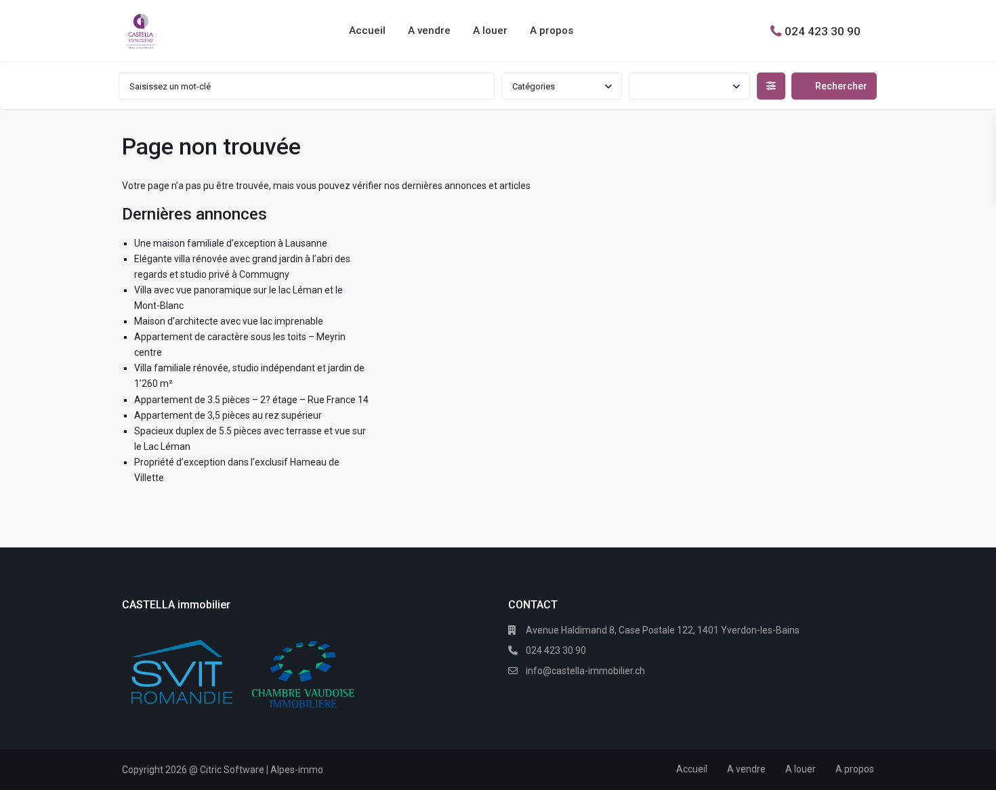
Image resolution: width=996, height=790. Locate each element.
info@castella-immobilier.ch (585, 670)
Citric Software (232, 769)
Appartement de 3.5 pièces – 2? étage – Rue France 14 (251, 399)
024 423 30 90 (822, 30)
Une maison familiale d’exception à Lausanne (230, 243)
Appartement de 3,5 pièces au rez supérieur (228, 415)
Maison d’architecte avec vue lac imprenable (228, 321)
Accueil (367, 30)
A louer (490, 30)
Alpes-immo (296, 769)
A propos (551, 30)
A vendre (429, 30)
